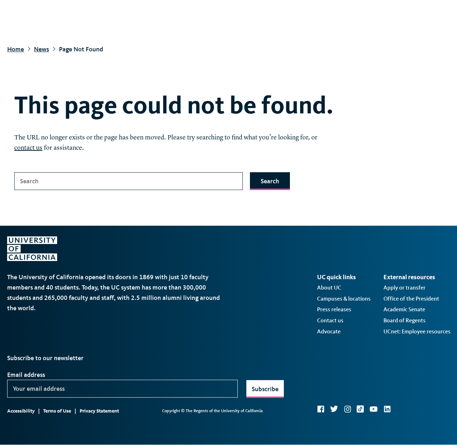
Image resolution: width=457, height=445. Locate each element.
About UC (329, 287)
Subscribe (265, 389)
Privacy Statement (99, 411)
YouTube (374, 409)
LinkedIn (387, 409)
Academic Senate (404, 309)
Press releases (334, 309)
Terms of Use (57, 411)
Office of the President (411, 298)
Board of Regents (404, 320)
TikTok (360, 409)
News (41, 49)
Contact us (330, 320)
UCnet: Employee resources (417, 331)
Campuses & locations (344, 298)
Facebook (320, 409)
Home (15, 49)
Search (270, 181)
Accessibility (21, 411)
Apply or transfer (404, 287)
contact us (28, 148)
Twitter (334, 409)
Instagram (347, 409)
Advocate (329, 331)
